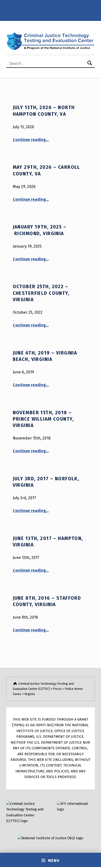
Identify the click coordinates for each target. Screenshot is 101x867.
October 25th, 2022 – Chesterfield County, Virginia (41, 293)
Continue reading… (31, 139)
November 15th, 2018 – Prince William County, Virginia (43, 419)
